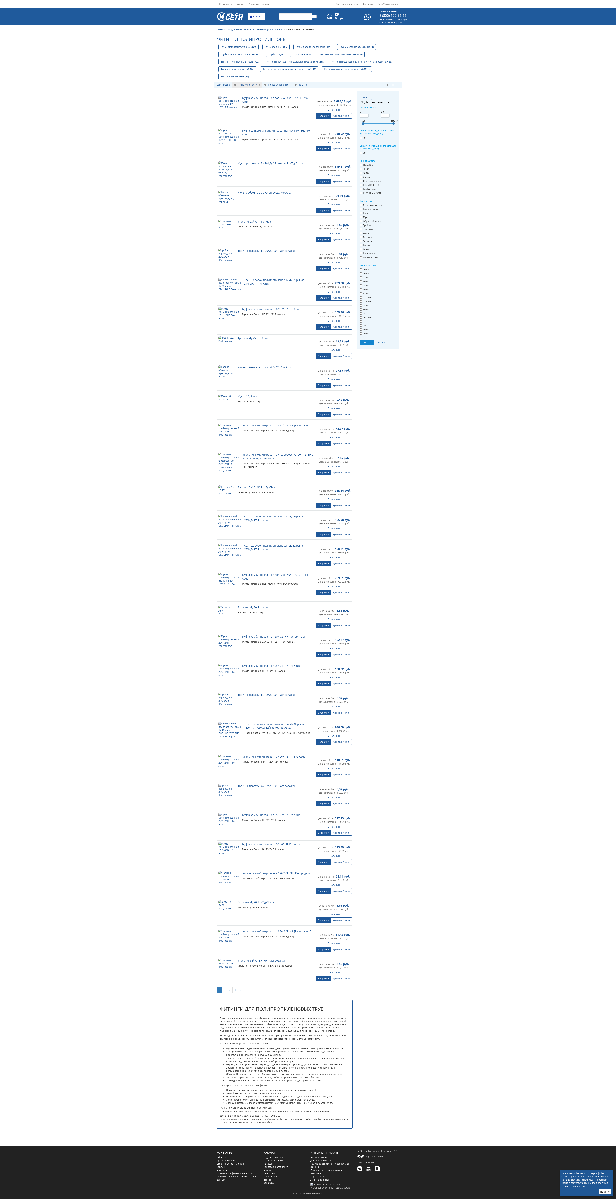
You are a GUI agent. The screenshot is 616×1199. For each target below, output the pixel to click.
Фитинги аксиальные (235, 76)
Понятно (605, 1191)
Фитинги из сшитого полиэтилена (341, 54)
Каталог (257, 16)
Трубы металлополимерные (356, 46)
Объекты (222, 1146)
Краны (267, 1159)
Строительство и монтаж (230, 1152)
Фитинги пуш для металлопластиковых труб (289, 69)
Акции (240, 3)
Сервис (221, 1156)
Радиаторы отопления (276, 1156)
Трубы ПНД (276, 54)
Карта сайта (317, 1165)
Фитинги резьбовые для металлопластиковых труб (362, 61)
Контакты (367, 3)
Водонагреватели (273, 1146)
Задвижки (269, 1172)
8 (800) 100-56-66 (392, 15)
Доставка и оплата (259, 3)
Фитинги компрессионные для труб (347, 69)
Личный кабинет (319, 1168)
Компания (225, 1142)
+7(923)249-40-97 (375, 1145)
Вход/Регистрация (388, 3)
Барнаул (353, 3)
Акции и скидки (319, 1146)
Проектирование (226, 1149)
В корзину (323, 115)
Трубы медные (302, 54)
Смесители (270, 1162)
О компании (225, 3)
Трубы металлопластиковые (239, 46)
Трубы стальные (276, 46)
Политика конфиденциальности (234, 1162)
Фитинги (268, 1168)
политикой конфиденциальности (584, 1184)
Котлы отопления (273, 1149)
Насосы (268, 1152)
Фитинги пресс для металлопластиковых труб (295, 61)
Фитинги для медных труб (237, 69)
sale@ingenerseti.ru (390, 11)
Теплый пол (270, 1165)
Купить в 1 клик (341, 115)
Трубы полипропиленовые (313, 46)
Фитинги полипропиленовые (240, 61)
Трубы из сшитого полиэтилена (240, 54)
